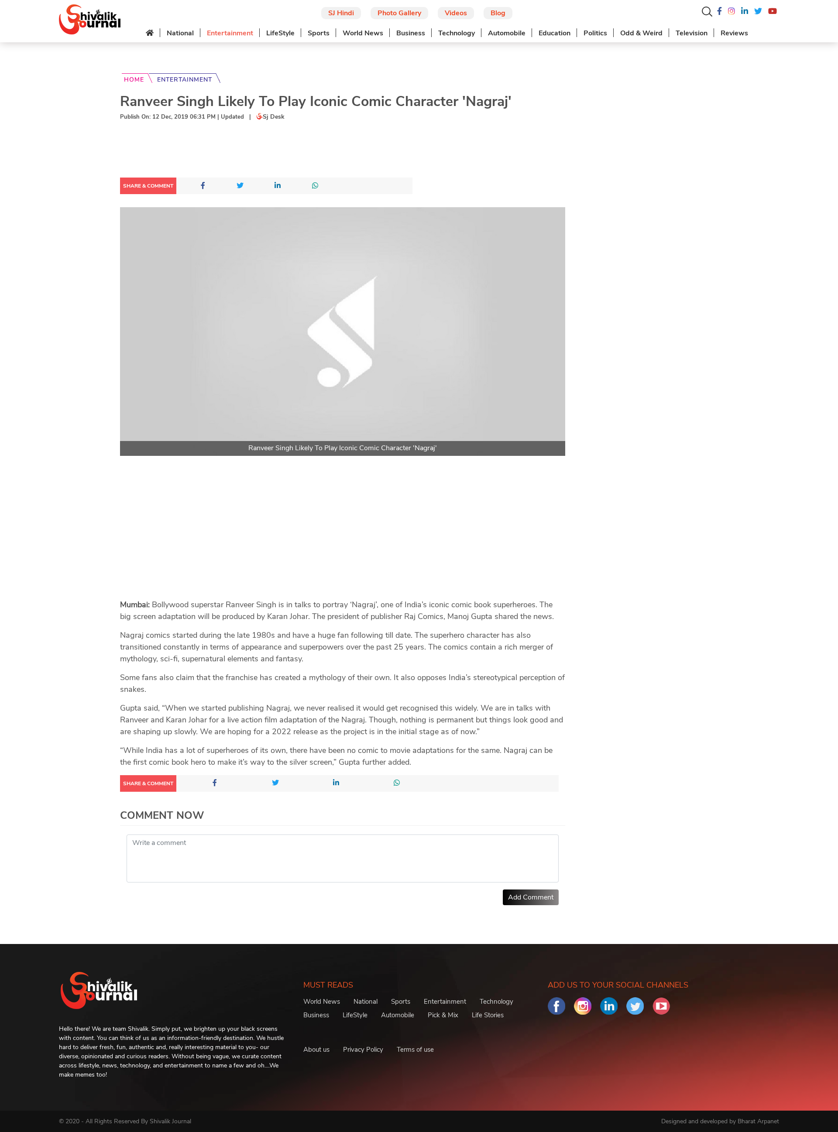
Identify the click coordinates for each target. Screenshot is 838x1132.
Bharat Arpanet (758, 1121)
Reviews (734, 33)
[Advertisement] (279, 151)
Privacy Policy (363, 1049)
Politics (595, 33)
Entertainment (230, 33)
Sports (319, 33)
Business (410, 33)
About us (316, 1049)
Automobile (506, 33)
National (180, 33)
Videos (456, 13)
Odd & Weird (641, 33)
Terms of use (415, 1049)
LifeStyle (280, 33)
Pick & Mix (443, 1015)
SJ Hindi (341, 13)
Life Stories (488, 1015)
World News (363, 33)
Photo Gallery (399, 13)
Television (691, 33)
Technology (456, 33)
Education (554, 33)
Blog (498, 13)
